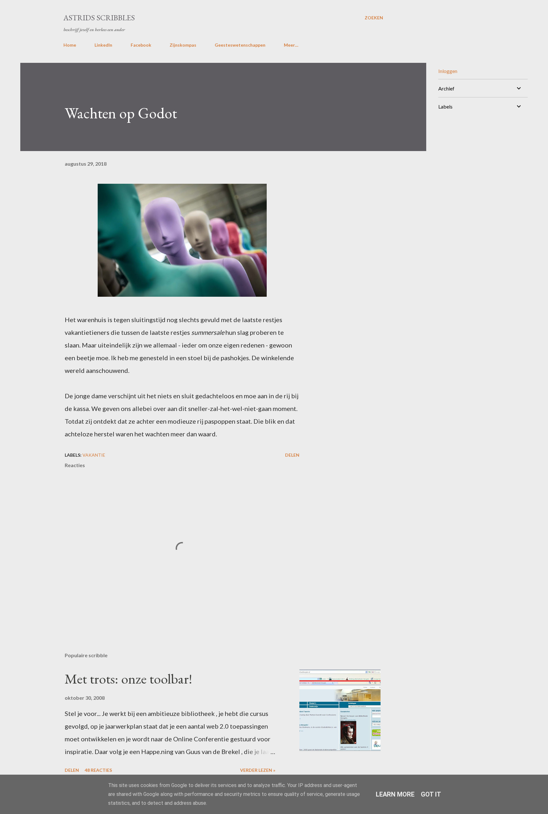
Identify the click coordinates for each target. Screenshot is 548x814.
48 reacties (98, 770)
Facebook (141, 45)
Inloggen (447, 71)
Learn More (395, 794)
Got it (431, 794)
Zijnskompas (183, 45)
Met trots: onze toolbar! (128, 679)
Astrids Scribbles (99, 18)
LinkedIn (103, 45)
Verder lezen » (257, 770)
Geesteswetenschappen (240, 45)
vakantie (93, 455)
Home (69, 45)
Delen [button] (292, 455)
